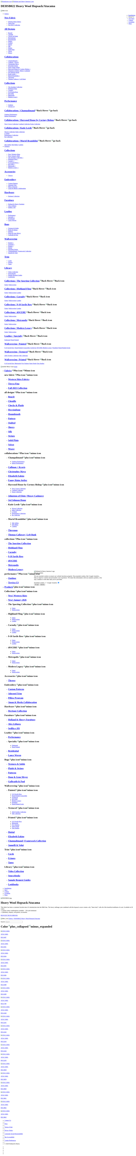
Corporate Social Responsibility (13, 1134)
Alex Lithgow (12, 206)
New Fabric (10, 18)
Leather (8, 211)
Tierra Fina (11, 23)
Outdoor (10, 105)
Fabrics (6, 14)
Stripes (10, 48)
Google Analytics (52, 583)
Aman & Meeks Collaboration (17, 188)
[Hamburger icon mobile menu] (6, 1)
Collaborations (11, 57)
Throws (10, 175)
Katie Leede (12, 74)
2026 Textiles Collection (11, 355)
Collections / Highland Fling (17, 289)
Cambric (20, 145)
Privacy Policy (8, 1130)
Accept (37, 584)
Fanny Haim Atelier (14, 67)
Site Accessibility (9, 1137)
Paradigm (55, 348)
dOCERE (11, 93)
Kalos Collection (35, 124)
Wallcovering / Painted (15, 344)
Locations (131, 22)
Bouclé (10, 33)
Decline (42, 584)
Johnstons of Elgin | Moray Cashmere (19, 71)
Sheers (10, 44)
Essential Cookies (39, 583)
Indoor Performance (10, 116)
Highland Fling (12, 88)
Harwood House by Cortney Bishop (19, 69)
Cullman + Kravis (13, 62)
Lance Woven (12, 220)
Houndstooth (12, 39)
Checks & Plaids (13, 36)
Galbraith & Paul (13, 235)
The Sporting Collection (15, 87)
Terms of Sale (8, 1127)
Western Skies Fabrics (14, 21)
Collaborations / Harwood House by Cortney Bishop (29, 120)
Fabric (6, 285)
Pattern (10, 41)
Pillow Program (12, 187)
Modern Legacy (12, 97)
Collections (9, 83)
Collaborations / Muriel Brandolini (21, 141)
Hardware (9, 192)
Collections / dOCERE (15, 312)
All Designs (9, 29)
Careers (131, 20)
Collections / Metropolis (15, 320)
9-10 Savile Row (13, 92)
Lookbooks (11, 277)
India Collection (20, 132)
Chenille (10, 34)
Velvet (10, 51)
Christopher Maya (13, 64)
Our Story (131, 18)
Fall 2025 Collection (14, 25)
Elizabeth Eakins (13, 66)
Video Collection (13, 272)
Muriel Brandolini (14, 76)
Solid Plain (11, 49)
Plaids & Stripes (12, 230)
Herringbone (12, 38)
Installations (131, 15)
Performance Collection (11, 135)
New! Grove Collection (11, 124)
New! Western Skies (14, 154)
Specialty (11, 217)
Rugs (6, 224)
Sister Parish (32, 363)
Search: (3, 922)
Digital (10, 248)
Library (8, 268)
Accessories (9, 171)
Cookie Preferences (10, 1140)
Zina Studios (40, 363)
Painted (11, 243)
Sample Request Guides (15, 275)
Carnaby (10, 90)
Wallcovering (10, 239)
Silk (9, 46)
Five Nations (25, 363)
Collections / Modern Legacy (18, 328)
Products (7, 146)
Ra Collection (8, 137)
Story (6, 890)
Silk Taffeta (7, 145)
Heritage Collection (14, 196)
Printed (11, 246)
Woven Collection (9, 132)
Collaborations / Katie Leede (18, 128)
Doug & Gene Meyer (14, 233)
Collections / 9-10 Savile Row (18, 304)
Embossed (7, 340)
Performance (10, 101)
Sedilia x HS (12, 207)
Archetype (33, 348)
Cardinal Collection (24, 124)
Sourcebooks (12, 273)
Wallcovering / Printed (15, 359)
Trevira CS (11, 106)
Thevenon (11, 77)
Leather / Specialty (13, 336)
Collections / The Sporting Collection (22, 281)
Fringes (10, 262)
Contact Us (7, 1120)
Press (130, 23)
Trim (6, 257)
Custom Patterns (13, 183)
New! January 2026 (14, 156)
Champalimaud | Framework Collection (19, 251)
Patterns (10, 231)
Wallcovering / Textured (16, 352)
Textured (11, 244)
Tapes (10, 264)
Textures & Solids (13, 228)
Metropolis (11, 95)
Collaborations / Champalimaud (19, 110)
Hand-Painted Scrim (64, 348)
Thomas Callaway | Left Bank (17, 79)
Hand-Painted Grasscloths (22, 348)
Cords (10, 261)
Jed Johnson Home (13, 72)
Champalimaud (13, 61)
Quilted (10, 43)
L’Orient (6, 133)
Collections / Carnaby (14, 296)
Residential (11, 218)
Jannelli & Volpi (13, 253)
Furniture (9, 200)
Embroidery (10, 179)
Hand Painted (15, 340)
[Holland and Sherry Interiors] (23, 1)
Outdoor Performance (10, 114)
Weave (10, 53)
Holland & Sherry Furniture (16, 204)
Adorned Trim (12, 185)
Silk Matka (15, 145)
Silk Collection (23, 355)
